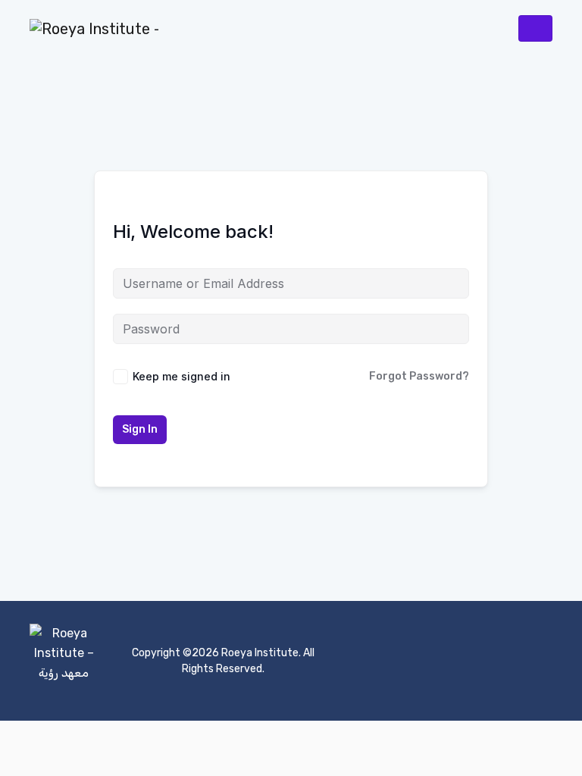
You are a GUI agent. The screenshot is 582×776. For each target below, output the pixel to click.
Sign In (140, 429)
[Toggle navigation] (535, 28)
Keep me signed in (181, 376)
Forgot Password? (419, 376)
